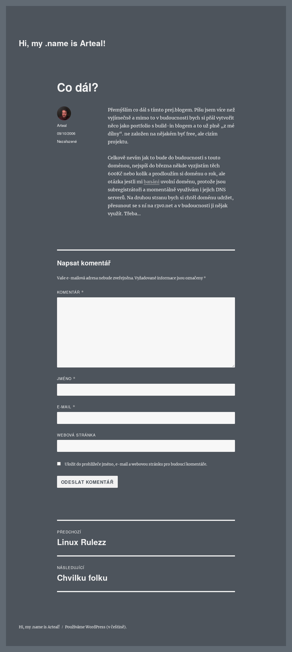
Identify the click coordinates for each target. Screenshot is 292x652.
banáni (151, 181)
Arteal (62, 125)
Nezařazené (67, 141)
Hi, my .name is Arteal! (62, 43)
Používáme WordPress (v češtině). (96, 627)
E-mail (66, 406)
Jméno (66, 378)
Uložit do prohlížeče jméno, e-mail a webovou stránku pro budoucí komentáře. (136, 464)
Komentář (70, 292)
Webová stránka (76, 435)
